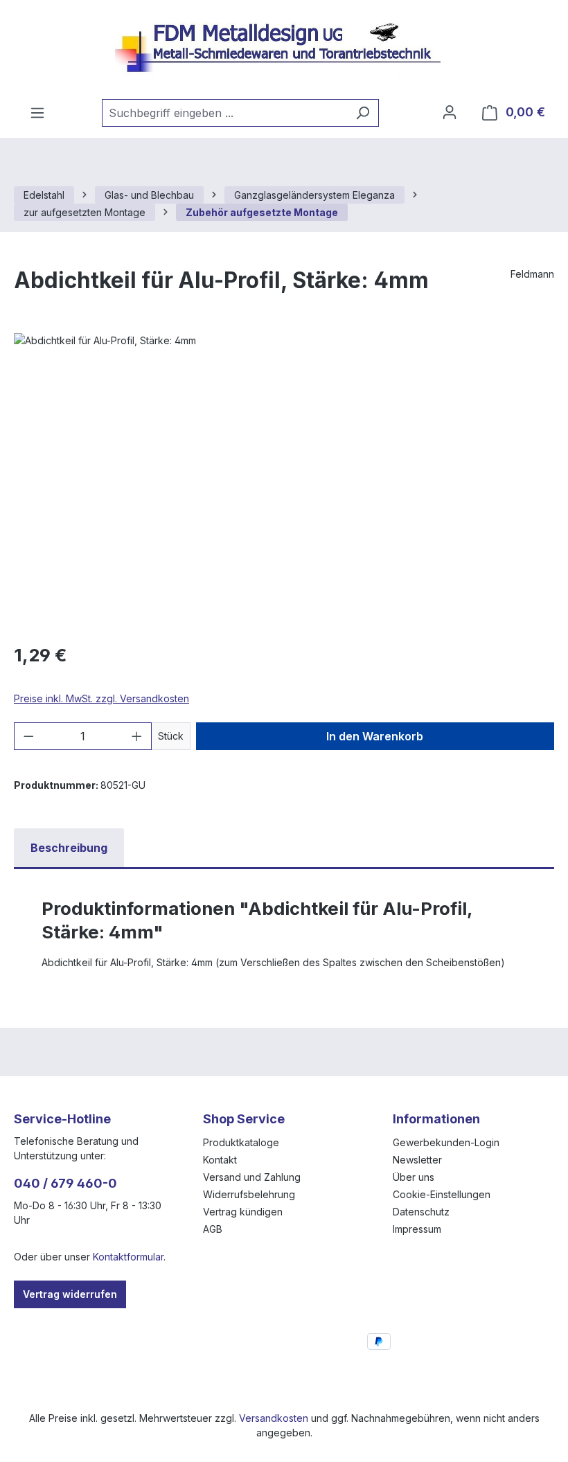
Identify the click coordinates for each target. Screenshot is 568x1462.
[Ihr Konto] (449, 112)
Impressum (417, 1229)
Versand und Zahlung (252, 1177)
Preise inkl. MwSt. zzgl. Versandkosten (101, 698)
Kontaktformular (128, 1257)
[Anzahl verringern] (28, 736)
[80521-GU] (283, 482)
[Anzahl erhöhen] (137, 736)
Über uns (413, 1177)
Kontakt (220, 1160)
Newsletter (417, 1160)
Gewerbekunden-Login (446, 1142)
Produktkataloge (241, 1142)
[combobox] (224, 113)
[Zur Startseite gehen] (284, 49)
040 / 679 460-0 (65, 1183)
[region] (284, 482)
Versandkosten (273, 1418)
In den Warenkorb (374, 736)
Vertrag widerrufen (70, 1294)
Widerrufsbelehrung (249, 1194)
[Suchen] (362, 113)
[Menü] (37, 113)
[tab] (69, 847)
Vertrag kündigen (243, 1212)
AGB (212, 1229)
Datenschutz (421, 1212)
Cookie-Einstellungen (441, 1194)
